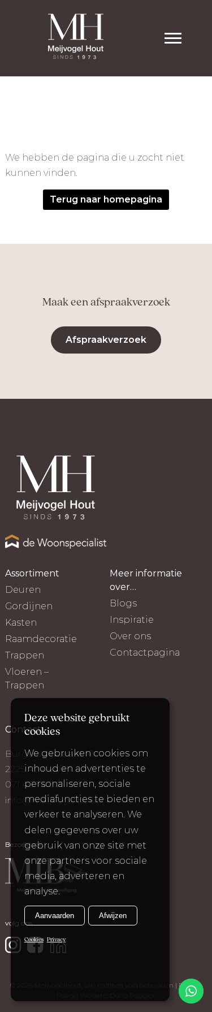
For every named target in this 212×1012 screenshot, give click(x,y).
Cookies (34, 940)
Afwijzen (113, 915)
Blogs (123, 603)
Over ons (130, 636)
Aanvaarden (54, 915)
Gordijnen (29, 606)
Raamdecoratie (41, 639)
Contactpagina (145, 652)
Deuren (23, 589)
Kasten (21, 622)
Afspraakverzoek (106, 339)
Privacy (56, 940)
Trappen (24, 655)
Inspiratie (132, 619)
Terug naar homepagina (106, 199)
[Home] (75, 38)
